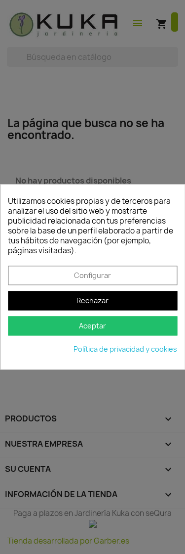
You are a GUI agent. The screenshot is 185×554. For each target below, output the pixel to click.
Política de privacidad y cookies (125, 349)
